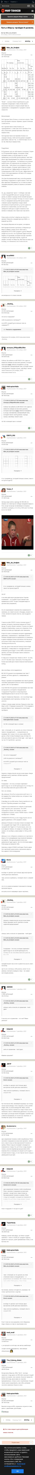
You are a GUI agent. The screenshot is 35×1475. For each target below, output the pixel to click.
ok (17, 1471)
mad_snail (10, 1332)
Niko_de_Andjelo (11, 33)
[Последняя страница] (32, 41)
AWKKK (10, 987)
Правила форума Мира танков (17, 16)
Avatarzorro (11, 1126)
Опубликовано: (16, 50)
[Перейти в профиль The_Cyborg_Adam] (3, 1361)
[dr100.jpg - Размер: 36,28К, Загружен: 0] (5, 1411)
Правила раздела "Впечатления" (17, 22)
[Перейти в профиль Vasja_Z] (3, 490)
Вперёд (27, 41)
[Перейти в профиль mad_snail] (3, 1334)
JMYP (9, 1064)
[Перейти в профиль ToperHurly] (3, 1224)
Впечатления (17, 34)
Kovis (9, 860)
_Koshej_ (10, 304)
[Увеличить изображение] (17, 532)
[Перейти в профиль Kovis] (3, 861)
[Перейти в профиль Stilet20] (3, 1030)
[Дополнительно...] (31, 55)
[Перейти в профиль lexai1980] (3, 257)
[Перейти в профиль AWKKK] (3, 988)
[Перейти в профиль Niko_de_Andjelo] (3, 49)
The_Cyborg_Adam (14, 1360)
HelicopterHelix (13, 386)
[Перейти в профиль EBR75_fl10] (3, 437)
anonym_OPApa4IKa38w (16, 348)
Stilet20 (10, 1029)
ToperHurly (11, 1223)
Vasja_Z (10, 489)
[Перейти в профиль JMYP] (3, 1065)
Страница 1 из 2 (17, 41)
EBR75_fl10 (11, 435)
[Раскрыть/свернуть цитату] (4, 269)
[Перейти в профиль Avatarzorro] (3, 1127)
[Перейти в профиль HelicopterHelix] (3, 388)
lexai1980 (10, 255)
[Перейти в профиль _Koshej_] (3, 305)
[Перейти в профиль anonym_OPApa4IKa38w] (3, 349)
